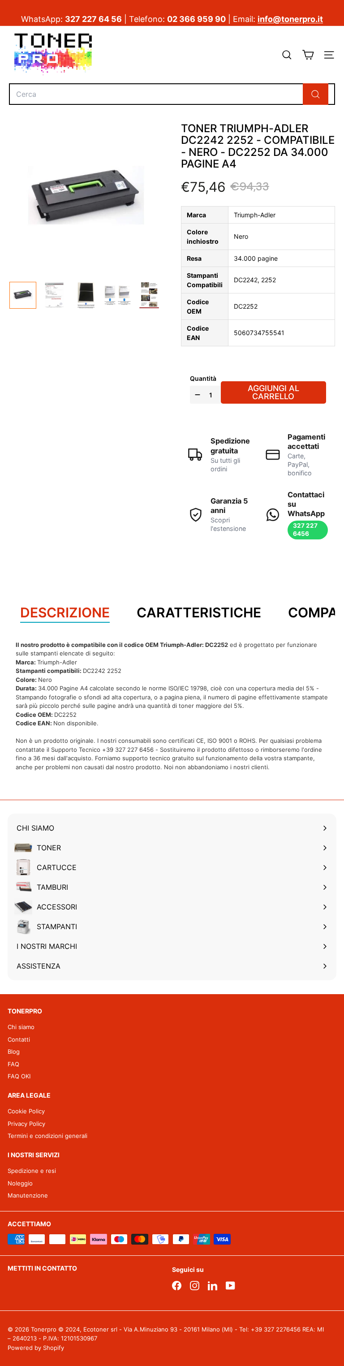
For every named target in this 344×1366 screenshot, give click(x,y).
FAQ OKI (19, 1076)
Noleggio (20, 1183)
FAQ (13, 1064)
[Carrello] (307, 55)
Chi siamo (21, 1026)
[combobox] (172, 94)
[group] (22, 295)
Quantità (203, 378)
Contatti (19, 1039)
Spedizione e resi (32, 1170)
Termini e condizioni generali (47, 1135)
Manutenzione (28, 1195)
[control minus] (196, 395)
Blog (14, 1051)
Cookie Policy (26, 1111)
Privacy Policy (26, 1123)
